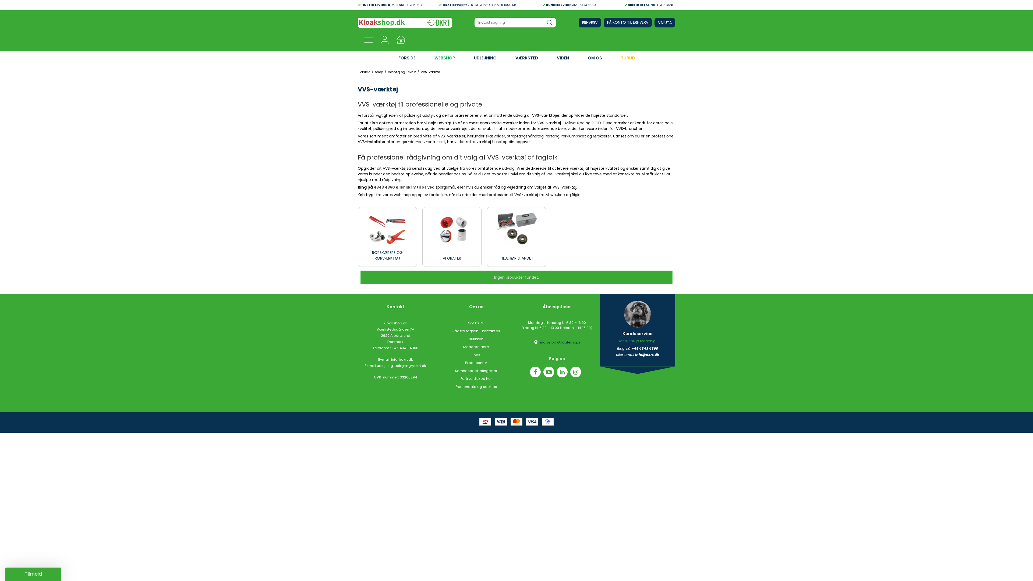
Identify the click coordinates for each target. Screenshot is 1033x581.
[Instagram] (575, 372)
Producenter (476, 362)
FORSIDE (407, 58)
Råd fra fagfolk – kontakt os (476, 331)
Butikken (476, 339)
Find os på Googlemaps (560, 342)
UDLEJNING (485, 58)
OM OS (595, 58)
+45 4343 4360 (405, 347)
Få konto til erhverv (627, 22)
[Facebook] (535, 372)
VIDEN (563, 58)
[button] (33, 574)
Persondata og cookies (476, 386)
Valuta (665, 22)
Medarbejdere (476, 346)
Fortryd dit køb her (476, 378)
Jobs (476, 354)
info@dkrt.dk (402, 359)
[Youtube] (548, 372)
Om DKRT (476, 323)
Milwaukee (575, 123)
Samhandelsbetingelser (476, 370)
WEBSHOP (444, 58)
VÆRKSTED (526, 58)
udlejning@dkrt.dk (410, 365)
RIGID (596, 123)
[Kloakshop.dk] (405, 23)
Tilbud (628, 58)
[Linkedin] (562, 372)
